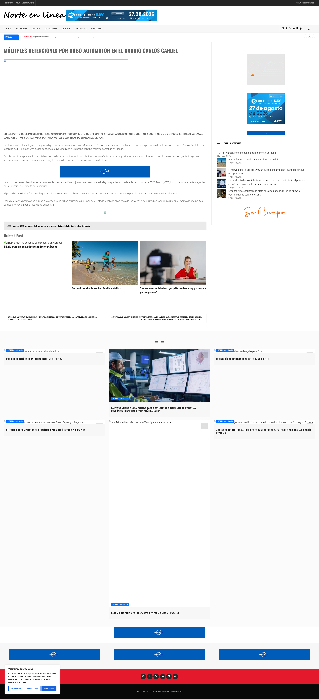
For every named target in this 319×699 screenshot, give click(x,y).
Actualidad (22, 29)
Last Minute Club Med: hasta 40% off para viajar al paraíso (145, 613)
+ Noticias (79, 29)
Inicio (8, 29)
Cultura (36, 29)
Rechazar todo (32, 689)
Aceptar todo (49, 689)
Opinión (66, 29)
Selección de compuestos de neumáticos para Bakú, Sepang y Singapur (45, 430)
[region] (32, 679)
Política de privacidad (25, 3)
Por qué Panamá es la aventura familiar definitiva (96, 288)
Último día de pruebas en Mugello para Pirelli (242, 359)
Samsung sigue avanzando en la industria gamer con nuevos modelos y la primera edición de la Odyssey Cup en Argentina (52, 318)
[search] (309, 29)
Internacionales (15, 350)
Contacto (9, 3)
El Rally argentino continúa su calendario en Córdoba (30, 246)
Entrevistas (51, 29)
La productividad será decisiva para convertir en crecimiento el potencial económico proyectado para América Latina (74, 37)
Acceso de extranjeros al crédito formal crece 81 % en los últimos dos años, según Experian (263, 431)
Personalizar (16, 689)
